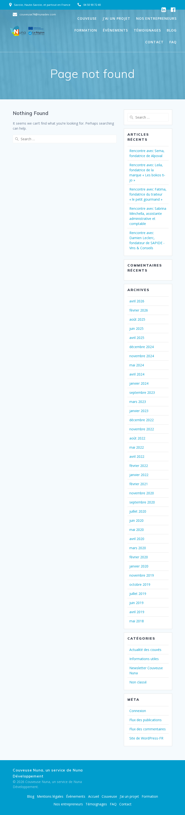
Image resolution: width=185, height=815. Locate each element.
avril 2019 (136, 612)
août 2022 (137, 438)
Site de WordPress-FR (146, 738)
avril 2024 (136, 374)
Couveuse (87, 18)
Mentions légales (50, 796)
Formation (85, 30)
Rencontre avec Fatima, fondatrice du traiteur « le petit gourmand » (147, 194)
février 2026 (138, 310)
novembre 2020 (141, 493)
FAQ (173, 42)
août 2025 (137, 319)
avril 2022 (136, 456)
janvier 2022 (138, 474)
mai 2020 (136, 529)
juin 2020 (136, 520)
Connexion (137, 710)
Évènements (115, 30)
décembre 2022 (141, 420)
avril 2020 (136, 538)
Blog (172, 30)
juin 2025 (136, 328)
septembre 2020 (142, 502)
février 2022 (138, 465)
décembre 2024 (141, 346)
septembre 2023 (142, 392)
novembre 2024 (141, 356)
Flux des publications (145, 720)
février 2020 (138, 557)
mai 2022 (136, 447)
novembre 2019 (141, 575)
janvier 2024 (138, 383)
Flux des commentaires (147, 729)
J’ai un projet (116, 18)
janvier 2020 (138, 566)
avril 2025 (136, 337)
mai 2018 (136, 621)
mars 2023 (137, 401)
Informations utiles (144, 658)
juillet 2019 (137, 593)
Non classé (138, 682)
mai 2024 (136, 365)
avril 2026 (136, 301)
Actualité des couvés (145, 649)
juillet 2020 (137, 511)
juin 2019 (136, 602)
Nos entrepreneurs (156, 18)
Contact (154, 42)
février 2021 (138, 484)
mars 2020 (137, 548)
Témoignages (147, 30)
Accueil (93, 796)
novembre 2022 (141, 429)
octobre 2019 (139, 584)
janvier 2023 (138, 410)
